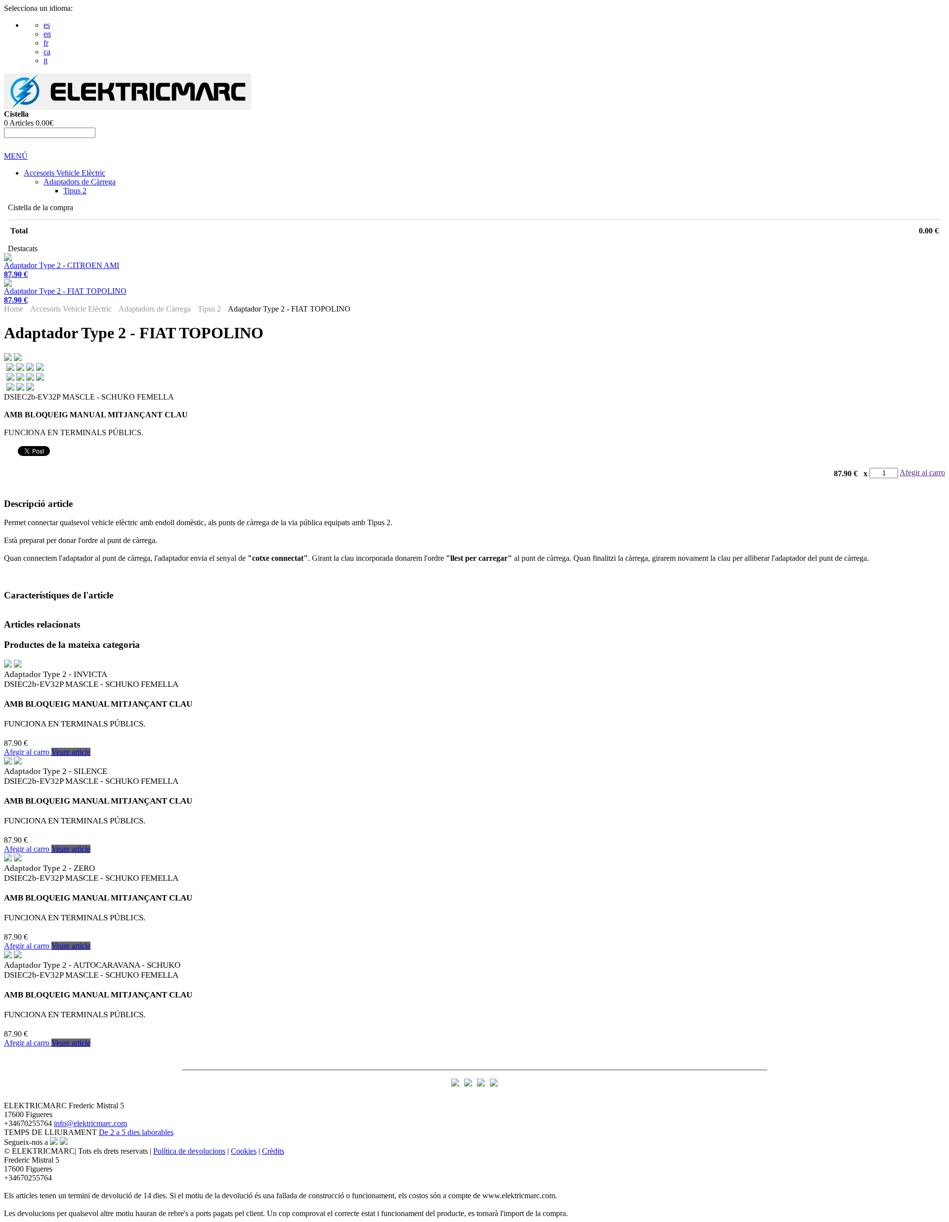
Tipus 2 (74, 190)
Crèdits (273, 1151)
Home (13, 309)
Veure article (70, 752)
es (46, 25)
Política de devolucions (189, 1151)
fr (45, 43)
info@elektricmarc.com (90, 1123)
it (45, 60)
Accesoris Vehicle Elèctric (64, 173)
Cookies (244, 1151)
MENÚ (16, 156)
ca (46, 51)
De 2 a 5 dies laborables (136, 1132)
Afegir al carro (922, 472)
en (47, 34)
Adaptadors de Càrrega (79, 182)
